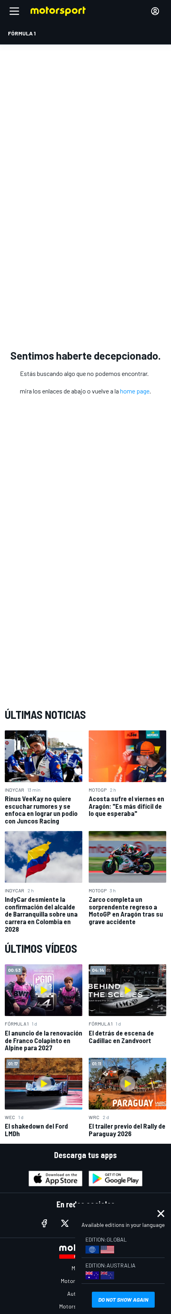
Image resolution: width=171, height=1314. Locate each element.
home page (135, 391)
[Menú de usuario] (155, 11)
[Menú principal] (14, 11)
